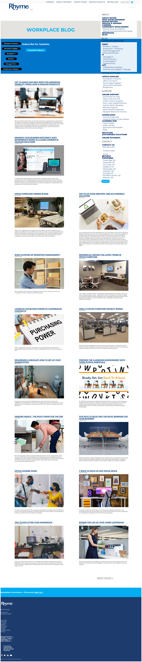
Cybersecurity (109, 63)
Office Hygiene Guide (26, 471)
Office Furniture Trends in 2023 (31, 194)
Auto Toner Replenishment (115, 103)
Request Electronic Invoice (115, 112)
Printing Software (110, 53)
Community (7, 646)
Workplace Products (112, 79)
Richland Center (5, 630)
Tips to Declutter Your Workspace (33, 522)
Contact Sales (109, 151)
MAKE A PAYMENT (64, 2)
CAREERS (50, 2)
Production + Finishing (113, 49)
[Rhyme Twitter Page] (105, 157)
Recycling (7, 650)
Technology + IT (6, 639)
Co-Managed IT (109, 61)
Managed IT (108, 57)
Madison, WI (108, 167)
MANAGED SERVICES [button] (112, 41)
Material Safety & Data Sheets (116, 119)
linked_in (8, 655)
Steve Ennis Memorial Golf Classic (118, 31)
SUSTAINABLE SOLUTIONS (114, 135)
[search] (132, 2)
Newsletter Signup (35, 50)
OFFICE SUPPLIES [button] (111, 73)
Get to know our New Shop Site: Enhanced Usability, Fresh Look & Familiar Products (37, 83)
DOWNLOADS (108, 115)
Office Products (6, 641)
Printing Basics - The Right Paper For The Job (39, 416)
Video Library (109, 125)
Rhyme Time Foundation (114, 29)
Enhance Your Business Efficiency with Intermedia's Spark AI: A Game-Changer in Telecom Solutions (36, 140)
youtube (11, 655)
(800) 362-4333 (5, 609)
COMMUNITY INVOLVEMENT (115, 27)
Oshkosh (3, 627)
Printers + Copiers (110, 46)
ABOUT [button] (105, 14)
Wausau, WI (108, 177)
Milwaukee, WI (109, 169)
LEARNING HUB (109, 121)
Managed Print (11, 64)
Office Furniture (110, 81)
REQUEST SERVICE (97, 2)
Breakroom (108, 87)
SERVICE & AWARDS (112, 23)
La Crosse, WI (109, 165)
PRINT (105, 44)
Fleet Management (111, 51)
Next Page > (105, 578)
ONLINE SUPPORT (110, 95)
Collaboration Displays (112, 67)
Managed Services (6, 636)
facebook (1, 655)
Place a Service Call (111, 99)
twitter (5, 655)
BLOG (104, 35)
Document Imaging (10, 48)
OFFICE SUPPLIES (110, 77)
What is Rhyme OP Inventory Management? (37, 255)
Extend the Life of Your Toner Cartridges (101, 522)
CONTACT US (108, 145)
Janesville (3, 622)
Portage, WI (108, 173)
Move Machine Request (113, 109)
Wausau (3, 631)
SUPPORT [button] (107, 91)
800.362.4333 (112, 2)
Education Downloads (112, 127)
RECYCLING (107, 133)
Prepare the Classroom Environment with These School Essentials (102, 361)
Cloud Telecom (109, 59)
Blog (105, 130)
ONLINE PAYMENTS (111, 138)
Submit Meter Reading (113, 105)
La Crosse (3, 623)
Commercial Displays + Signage (117, 69)
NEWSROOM (108, 33)
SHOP (106, 181)
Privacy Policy (18, 659)
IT (103, 55)
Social (105, 154)
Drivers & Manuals (111, 117)
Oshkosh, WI (108, 171)
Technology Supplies (112, 83)
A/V (104, 65)
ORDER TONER (80, 2)
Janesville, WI (109, 162)
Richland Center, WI (111, 175)
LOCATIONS (107, 158)
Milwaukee (4, 626)
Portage (3, 629)
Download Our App (111, 97)
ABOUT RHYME (109, 18)
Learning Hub (8, 647)
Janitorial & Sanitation (112, 85)
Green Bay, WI (109, 160)
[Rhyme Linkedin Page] (108, 157)
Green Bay (4, 620)
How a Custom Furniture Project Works (101, 309)
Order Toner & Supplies (113, 101)
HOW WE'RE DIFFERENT (113, 20)
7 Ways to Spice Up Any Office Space (98, 471)
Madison (3, 624)
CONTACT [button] (107, 141)
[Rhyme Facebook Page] (103, 157)
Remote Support (110, 107)
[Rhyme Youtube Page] (110, 157)
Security (11, 59)
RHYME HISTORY (110, 22)
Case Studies (108, 123)
